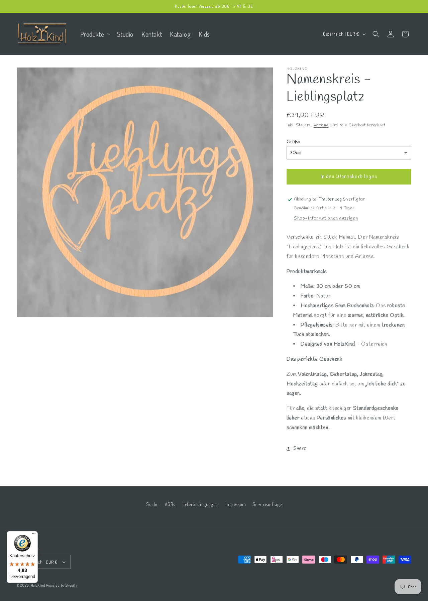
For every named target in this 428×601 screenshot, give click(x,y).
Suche (152, 504)
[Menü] (34, 535)
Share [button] (299, 448)
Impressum (235, 504)
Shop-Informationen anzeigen (326, 218)
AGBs (170, 504)
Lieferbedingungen (200, 504)
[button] (94, 34)
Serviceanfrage (267, 504)
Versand (321, 125)
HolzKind (38, 585)
